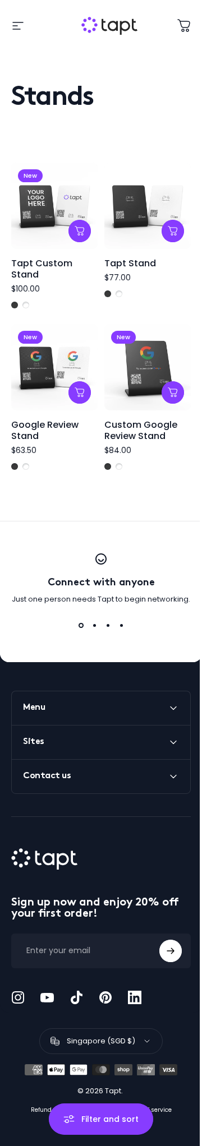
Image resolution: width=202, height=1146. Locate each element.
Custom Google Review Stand (140, 430)
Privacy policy (93, 1101)
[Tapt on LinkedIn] (134, 989)
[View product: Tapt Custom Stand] (79, 231)
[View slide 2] (94, 625)
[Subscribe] (162, 942)
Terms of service (143, 1101)
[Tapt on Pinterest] (105, 989)
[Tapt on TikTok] (76, 989)
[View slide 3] (107, 625)
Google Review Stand (45, 430)
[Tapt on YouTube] (47, 989)
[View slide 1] (81, 625)
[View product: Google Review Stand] (79, 392)
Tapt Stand (130, 263)
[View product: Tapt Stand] (173, 231)
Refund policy (46, 1101)
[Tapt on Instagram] (18, 989)
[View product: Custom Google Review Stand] (173, 392)
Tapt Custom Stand (41, 269)
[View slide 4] (121, 625)
